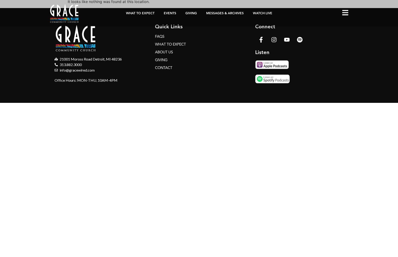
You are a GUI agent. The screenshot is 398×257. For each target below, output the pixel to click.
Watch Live (262, 13)
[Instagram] (274, 39)
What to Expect (140, 13)
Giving (191, 13)
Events (170, 13)
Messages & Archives (225, 13)
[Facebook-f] (261, 39)
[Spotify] (299, 39)
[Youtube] (287, 39)
